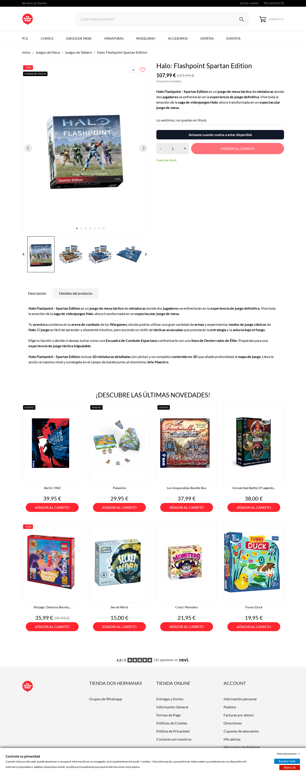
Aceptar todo (287, 761)
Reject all (289, 767)
